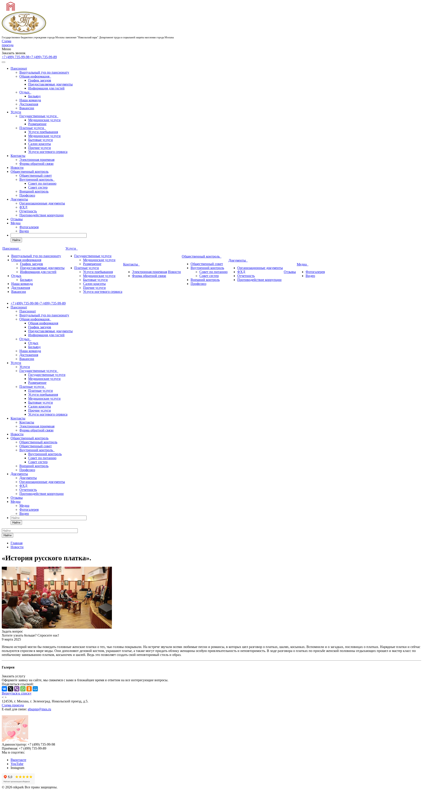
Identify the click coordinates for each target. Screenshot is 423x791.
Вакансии (26, 108)
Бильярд (34, 96)
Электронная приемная (36, 160)
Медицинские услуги (44, 120)
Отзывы (17, 219)
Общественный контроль (29, 171)
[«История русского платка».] (57, 627)
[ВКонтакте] (4, 688)
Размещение (37, 124)
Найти (16, 240)
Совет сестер (38, 187)
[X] (10, 688)
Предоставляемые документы (50, 84)
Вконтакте (18, 760)
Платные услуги (32, 128)
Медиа (15, 223)
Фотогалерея (29, 227)
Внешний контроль (33, 191)
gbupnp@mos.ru (39, 709)
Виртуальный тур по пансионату (44, 72)
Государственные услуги (38, 116)
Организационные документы (42, 203)
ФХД (23, 207)
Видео (24, 231)
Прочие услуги (39, 148)
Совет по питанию (42, 183)
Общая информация (35, 76)
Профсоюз (27, 195)
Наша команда (30, 100)
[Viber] (16, 688)
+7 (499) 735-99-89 (43, 57)
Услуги (16, 112)
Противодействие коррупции (41, 215)
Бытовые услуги (40, 140)
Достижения (28, 104)
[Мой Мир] (35, 688)
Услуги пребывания (43, 132)
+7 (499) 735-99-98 (15, 57)
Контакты (18, 156)
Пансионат (19, 68)
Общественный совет (35, 175)
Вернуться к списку (17, 693)
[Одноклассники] (29, 688)
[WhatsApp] (23, 688)
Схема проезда (7, 43)
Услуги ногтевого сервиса (47, 152)
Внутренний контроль (37, 179)
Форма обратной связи (36, 163)
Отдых (25, 92)
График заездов (39, 80)
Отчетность (28, 211)
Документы (19, 199)
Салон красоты (39, 144)
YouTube (17, 764)
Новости (17, 167)
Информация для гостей (46, 88)
